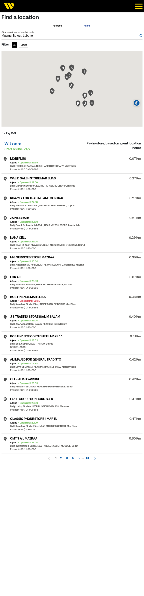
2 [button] (61, 458)
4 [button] (73, 458)
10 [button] (87, 458)
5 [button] (79, 458)
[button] (94, 458)
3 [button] (67, 458)
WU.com (12, 143)
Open (24, 44)
